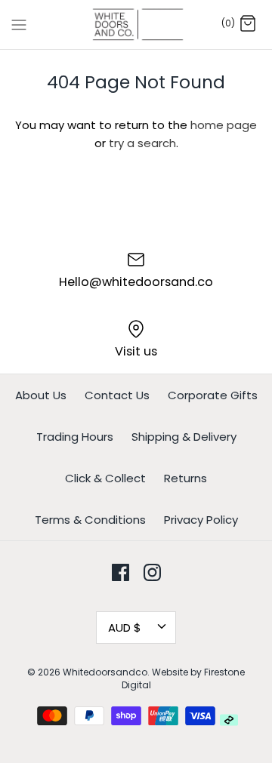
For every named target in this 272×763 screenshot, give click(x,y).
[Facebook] (120, 572)
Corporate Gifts (213, 395)
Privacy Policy (201, 520)
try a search (142, 143)
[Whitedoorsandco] (136, 25)
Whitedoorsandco (105, 672)
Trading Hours (74, 437)
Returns (185, 478)
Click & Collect (105, 478)
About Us (40, 395)
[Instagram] (152, 572)
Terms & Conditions (90, 520)
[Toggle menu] (19, 24)
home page (223, 125)
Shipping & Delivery (183, 437)
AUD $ (124, 627)
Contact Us (117, 395)
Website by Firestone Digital (184, 678)
